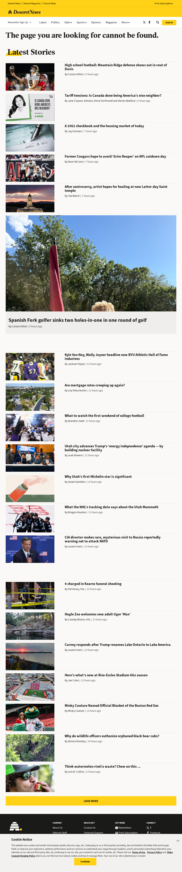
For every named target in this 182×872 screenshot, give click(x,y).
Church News (49, 3)
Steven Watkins (126, 101)
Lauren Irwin (75, 546)
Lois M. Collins (76, 772)
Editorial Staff (60, 832)
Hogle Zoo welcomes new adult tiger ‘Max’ (97, 614)
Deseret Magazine (31, 3)
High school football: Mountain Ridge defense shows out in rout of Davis (116, 67)
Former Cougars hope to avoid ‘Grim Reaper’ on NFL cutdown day (115, 156)
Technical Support (93, 832)
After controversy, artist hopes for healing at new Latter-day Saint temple (116, 188)
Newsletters (125, 827)
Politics (55, 22)
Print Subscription (128, 832)
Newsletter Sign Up (18, 22)
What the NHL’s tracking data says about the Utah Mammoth (111, 507)
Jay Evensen (75, 131)
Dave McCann (75, 161)
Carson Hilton (75, 74)
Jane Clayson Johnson (80, 101)
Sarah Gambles (76, 482)
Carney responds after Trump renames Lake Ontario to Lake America (118, 644)
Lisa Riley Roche (77, 390)
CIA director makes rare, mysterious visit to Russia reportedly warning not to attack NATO (112, 539)
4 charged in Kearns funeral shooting (93, 583)
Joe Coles (73, 680)
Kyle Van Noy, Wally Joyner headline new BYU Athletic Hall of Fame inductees (116, 356)
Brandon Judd (76, 421)
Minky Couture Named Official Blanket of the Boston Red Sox (112, 705)
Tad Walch (74, 196)
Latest (43, 22)
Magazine (111, 22)
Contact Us (89, 827)
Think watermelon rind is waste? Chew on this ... (103, 766)
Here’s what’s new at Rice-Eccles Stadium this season (106, 675)
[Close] (178, 841)
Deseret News (14, 3)
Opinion (96, 22)
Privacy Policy (154, 852)
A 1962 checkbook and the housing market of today (104, 126)
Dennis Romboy (77, 741)
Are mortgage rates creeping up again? (95, 385)
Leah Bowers (75, 455)
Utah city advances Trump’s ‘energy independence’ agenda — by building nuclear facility (114, 448)
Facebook (155, 832)
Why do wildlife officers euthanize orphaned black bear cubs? (112, 736)
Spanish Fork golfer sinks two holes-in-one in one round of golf (78, 320)
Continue (85, 861)
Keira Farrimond (103, 101)
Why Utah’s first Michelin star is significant (98, 476)
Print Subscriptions (164, 3)
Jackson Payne (76, 364)
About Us (57, 827)
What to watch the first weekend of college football (104, 415)
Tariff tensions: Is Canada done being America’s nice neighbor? (113, 95)
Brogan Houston (77, 512)
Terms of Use (138, 852)
